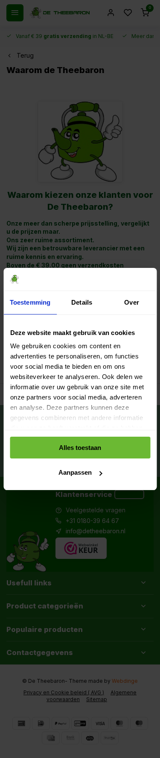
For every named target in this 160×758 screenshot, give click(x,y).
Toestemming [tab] (30, 302)
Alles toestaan (80, 447)
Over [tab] (131, 302)
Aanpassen (75, 472)
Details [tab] (81, 302)
